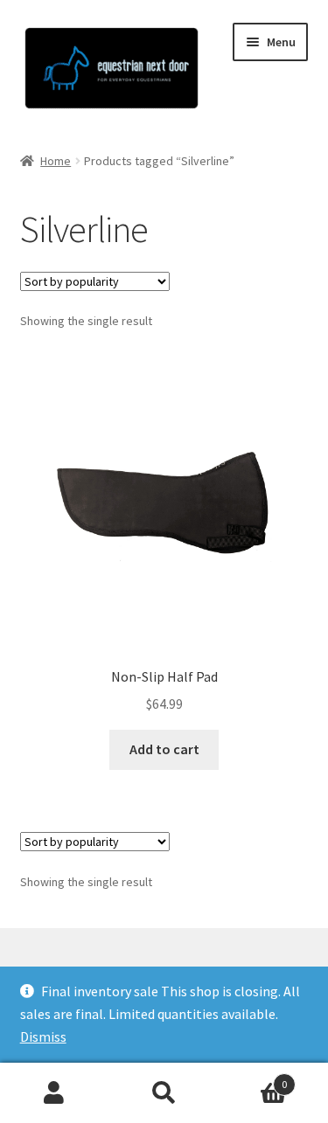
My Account (54, 1093)
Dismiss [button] (43, 1036)
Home (55, 161)
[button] (37, 56)
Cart (253, 1078)
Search (164, 1093)
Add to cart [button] (164, 749)
